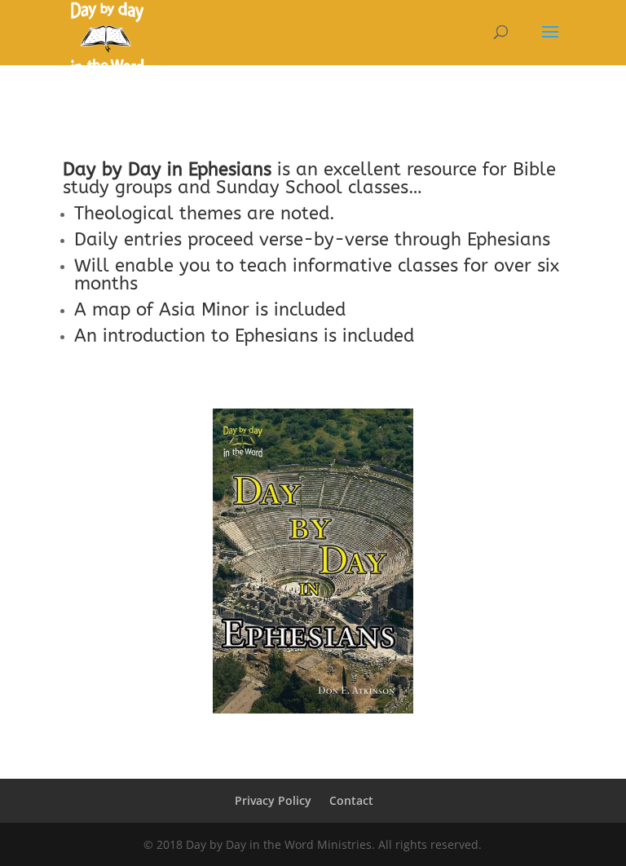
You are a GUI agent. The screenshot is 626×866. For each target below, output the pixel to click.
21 (326, 680)
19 (299, 680)
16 (257, 680)
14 (399, 661)
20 (312, 680)
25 (382, 680)
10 (343, 661)
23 (354, 680)
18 (285, 680)
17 (271, 680)
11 (357, 661)
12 (371, 661)
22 (340, 680)
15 (243, 680)
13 (385, 661)
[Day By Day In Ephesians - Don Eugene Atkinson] (313, 709)
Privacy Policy (273, 800)
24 (368, 680)
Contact (351, 800)
